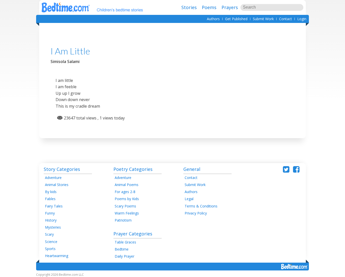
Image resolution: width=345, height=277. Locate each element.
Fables (50, 198)
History (51, 220)
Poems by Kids (127, 198)
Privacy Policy (196, 213)
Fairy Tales (54, 206)
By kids (51, 191)
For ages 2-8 (125, 191)
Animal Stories (56, 184)
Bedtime (122, 249)
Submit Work (263, 18)
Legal (189, 198)
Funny (50, 213)
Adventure (53, 177)
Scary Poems (125, 206)
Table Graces (125, 242)
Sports (50, 248)
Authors (213, 18)
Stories (189, 7)
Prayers (229, 7)
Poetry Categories (133, 169)
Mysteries (53, 227)
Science (51, 241)
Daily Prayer (124, 256)
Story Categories (62, 169)
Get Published (236, 18)
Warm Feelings (127, 213)
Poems (209, 7)
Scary (49, 234)
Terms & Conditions (201, 206)
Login (301, 18)
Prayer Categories (132, 234)
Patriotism (123, 220)
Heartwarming (56, 255)
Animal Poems (126, 184)
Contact (285, 18)
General (191, 169)
